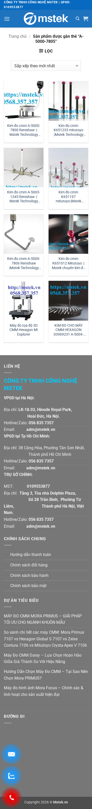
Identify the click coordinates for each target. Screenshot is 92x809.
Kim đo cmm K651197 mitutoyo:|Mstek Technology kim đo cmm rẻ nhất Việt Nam (68, 197)
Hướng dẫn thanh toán (30, 554)
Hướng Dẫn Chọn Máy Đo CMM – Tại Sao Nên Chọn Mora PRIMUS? (46, 675)
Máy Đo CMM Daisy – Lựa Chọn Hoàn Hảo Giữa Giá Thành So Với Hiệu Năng (43, 658)
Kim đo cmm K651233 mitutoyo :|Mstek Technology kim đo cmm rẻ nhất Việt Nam (68, 131)
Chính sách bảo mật (28, 585)
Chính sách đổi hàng (29, 565)
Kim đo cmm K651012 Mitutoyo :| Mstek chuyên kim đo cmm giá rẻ (68, 264)
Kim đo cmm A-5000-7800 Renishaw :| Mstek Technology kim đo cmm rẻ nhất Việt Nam (23, 131)
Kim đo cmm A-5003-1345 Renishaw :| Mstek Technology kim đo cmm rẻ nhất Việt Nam (23, 197)
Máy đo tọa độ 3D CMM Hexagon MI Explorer (23, 329)
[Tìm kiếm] (77, 18)
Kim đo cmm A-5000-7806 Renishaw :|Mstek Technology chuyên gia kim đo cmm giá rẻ (23, 264)
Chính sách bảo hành (29, 575)
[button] (7, 18)
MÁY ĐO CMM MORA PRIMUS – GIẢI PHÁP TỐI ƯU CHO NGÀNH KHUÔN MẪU (43, 619)
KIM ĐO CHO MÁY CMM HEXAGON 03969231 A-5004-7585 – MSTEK (68, 330)
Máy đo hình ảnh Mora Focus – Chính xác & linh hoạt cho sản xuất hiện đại (43, 691)
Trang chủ (17, 36)
